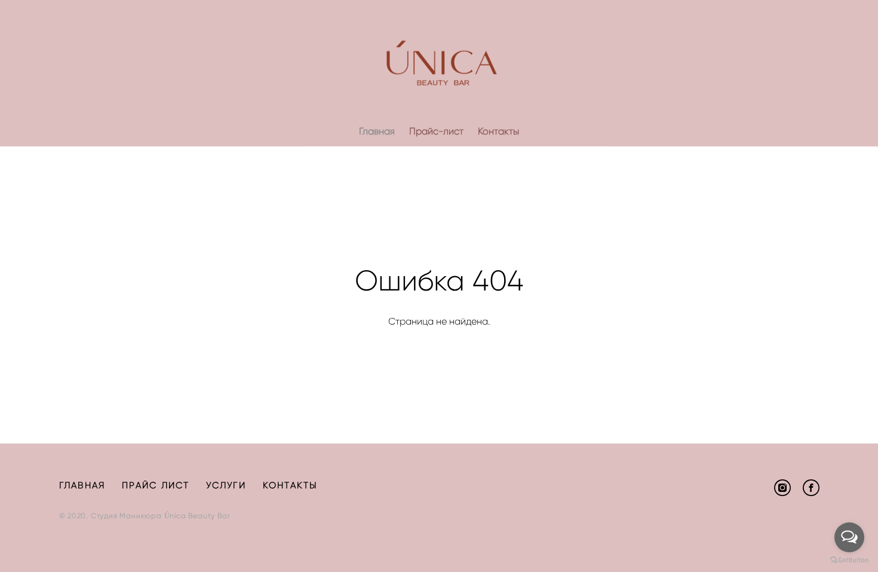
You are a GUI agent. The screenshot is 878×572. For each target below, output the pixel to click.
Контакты (498, 131)
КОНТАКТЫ (290, 485)
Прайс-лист (436, 131)
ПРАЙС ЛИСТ (156, 485)
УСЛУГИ (226, 485)
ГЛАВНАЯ (82, 485)
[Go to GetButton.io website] (849, 560)
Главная (377, 131)
